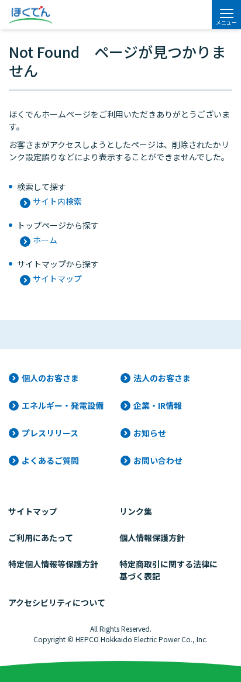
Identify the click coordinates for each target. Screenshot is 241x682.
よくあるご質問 (50, 460)
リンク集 (135, 511)
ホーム (45, 240)
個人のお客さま (50, 378)
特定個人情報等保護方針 (53, 564)
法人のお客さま (162, 378)
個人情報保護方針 (152, 537)
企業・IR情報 (157, 405)
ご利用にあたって (40, 537)
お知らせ (149, 433)
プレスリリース (50, 433)
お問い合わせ (158, 460)
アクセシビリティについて (56, 602)
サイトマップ (57, 278)
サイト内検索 (57, 201)
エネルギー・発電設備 (63, 405)
